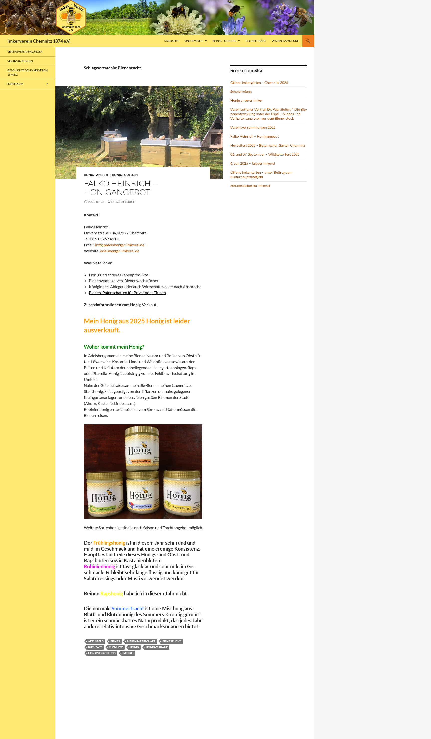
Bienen (115, 641)
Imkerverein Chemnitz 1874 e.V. (38, 41)
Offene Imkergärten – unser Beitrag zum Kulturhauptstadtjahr (261, 174)
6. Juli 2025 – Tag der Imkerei (252, 163)
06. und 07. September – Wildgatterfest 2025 (265, 154)
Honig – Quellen (224, 40)
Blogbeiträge (256, 40)
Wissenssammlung (285, 40)
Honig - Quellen (125, 175)
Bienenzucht (171, 641)
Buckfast (95, 647)
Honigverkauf (157, 647)
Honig (134, 647)
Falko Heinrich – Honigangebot (120, 187)
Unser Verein (194, 40)
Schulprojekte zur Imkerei (250, 186)
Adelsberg (96, 641)
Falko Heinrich (123, 202)
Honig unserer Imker (246, 100)
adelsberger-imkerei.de (119, 250)
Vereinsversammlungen (24, 51)
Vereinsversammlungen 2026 (253, 127)
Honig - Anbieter (97, 175)
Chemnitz (116, 647)
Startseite (171, 40)
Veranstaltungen (20, 61)
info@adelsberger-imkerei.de (119, 244)
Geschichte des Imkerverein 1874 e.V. (27, 72)
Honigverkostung (102, 653)
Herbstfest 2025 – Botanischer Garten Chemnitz (267, 145)
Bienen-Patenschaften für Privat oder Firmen (127, 292)
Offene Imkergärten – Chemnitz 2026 (259, 82)
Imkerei (128, 653)
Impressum (15, 83)
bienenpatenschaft (141, 641)
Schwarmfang (241, 91)
